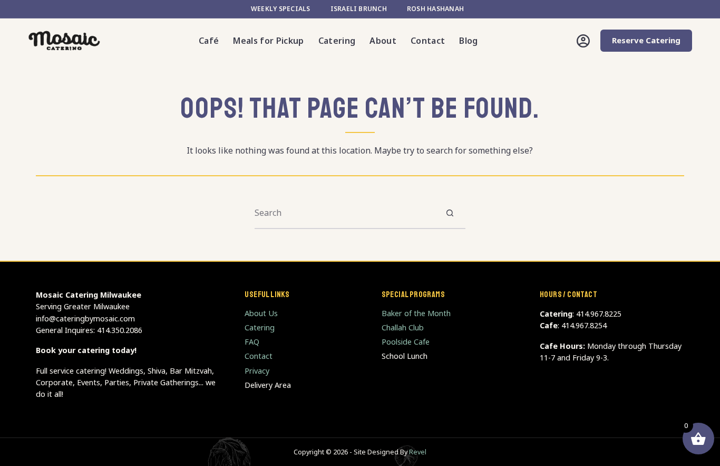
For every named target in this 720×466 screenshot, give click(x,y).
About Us (261, 313)
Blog (468, 40)
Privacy (257, 371)
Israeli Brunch (358, 8)
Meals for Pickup (268, 40)
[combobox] (345, 213)
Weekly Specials (280, 8)
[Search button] (450, 212)
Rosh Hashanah (435, 8)
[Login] (583, 40)
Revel (417, 452)
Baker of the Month (416, 313)
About (382, 40)
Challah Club (403, 327)
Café (209, 40)
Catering (337, 40)
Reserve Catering (646, 40)
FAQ (252, 342)
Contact (428, 40)
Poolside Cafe (406, 342)
